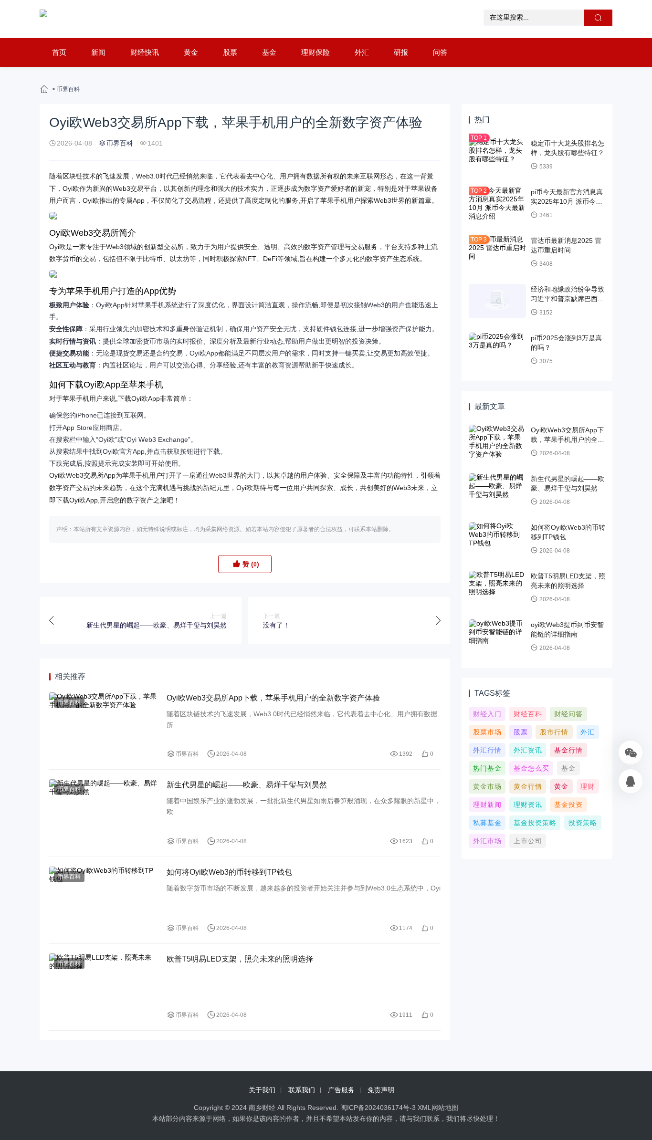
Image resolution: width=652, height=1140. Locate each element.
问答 (440, 52)
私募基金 (487, 822)
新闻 (98, 52)
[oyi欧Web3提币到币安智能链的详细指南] (497, 636)
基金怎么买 (531, 768)
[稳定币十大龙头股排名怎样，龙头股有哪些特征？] (497, 155)
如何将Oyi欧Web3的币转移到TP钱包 (229, 872)
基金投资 (568, 804)
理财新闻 (487, 804)
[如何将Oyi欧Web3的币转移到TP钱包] (103, 900)
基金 (269, 52)
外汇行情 (487, 750)
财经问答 (568, 714)
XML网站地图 (438, 1107)
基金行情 (568, 750)
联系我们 (301, 1090)
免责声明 (381, 1090)
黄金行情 (528, 786)
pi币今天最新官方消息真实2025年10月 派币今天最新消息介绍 (567, 201)
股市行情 (554, 732)
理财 (587, 786)
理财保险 (315, 52)
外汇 (362, 52)
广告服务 (341, 1090)
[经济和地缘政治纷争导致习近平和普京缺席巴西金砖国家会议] (497, 301)
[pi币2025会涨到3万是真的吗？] (497, 350)
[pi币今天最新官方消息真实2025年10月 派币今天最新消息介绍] (497, 204)
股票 (230, 52)
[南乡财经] (43, 19)
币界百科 (68, 89)
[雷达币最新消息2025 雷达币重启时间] (497, 252)
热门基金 (487, 768)
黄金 (191, 52)
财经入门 (487, 714)
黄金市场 (487, 786)
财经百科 (528, 714)
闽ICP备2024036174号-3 (378, 1107)
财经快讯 (144, 52)
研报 (401, 52)
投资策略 (582, 822)
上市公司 (528, 841)
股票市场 (487, 732)
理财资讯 (528, 804)
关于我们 (262, 1090)
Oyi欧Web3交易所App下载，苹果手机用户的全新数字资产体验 (273, 698)
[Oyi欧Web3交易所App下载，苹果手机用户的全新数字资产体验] (103, 726)
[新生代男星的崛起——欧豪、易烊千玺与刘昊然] (103, 813)
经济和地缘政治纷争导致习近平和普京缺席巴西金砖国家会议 (567, 298)
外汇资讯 (528, 750)
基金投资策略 (535, 822)
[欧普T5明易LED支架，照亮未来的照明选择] (103, 987)
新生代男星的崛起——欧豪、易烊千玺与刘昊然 (247, 785)
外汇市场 (487, 841)
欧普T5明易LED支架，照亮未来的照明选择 (240, 959)
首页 (59, 52)
